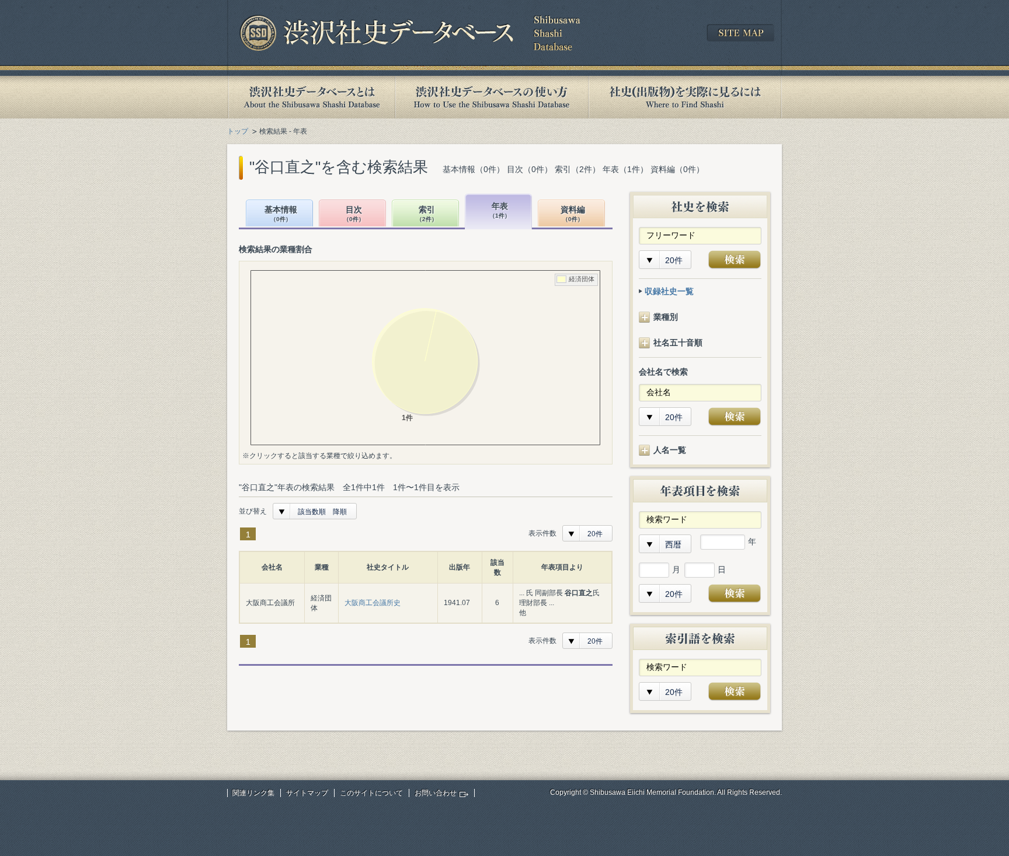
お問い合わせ (436, 793)
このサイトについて (371, 793)
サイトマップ (307, 793)
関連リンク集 (253, 793)
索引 (426, 214)
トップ (237, 131)
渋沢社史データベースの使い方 (492, 97)
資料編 (573, 214)
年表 (499, 210)
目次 (353, 214)
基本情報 (281, 214)
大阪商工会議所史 (373, 603)
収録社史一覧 (669, 291)
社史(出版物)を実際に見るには (685, 97)
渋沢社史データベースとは (311, 97)
